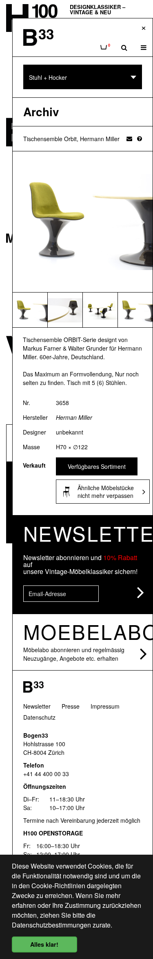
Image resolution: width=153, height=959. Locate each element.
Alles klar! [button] (44, 944)
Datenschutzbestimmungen (51, 925)
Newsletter (37, 706)
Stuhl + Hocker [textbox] (48, 77)
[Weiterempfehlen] (129, 138)
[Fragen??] (139, 138)
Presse (71, 706)
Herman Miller (74, 417)
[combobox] (82, 77)
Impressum (105, 706)
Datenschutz (39, 717)
